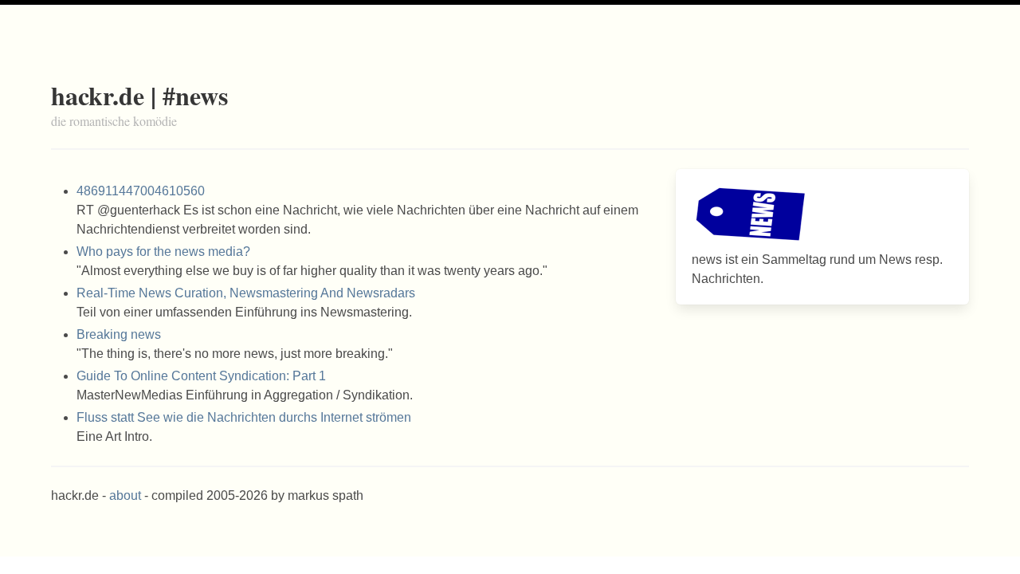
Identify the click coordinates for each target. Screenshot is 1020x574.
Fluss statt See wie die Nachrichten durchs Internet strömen (243, 417)
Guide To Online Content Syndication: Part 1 (201, 376)
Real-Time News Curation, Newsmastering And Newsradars (245, 293)
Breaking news (118, 334)
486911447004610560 (140, 191)
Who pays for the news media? (163, 251)
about (125, 495)
